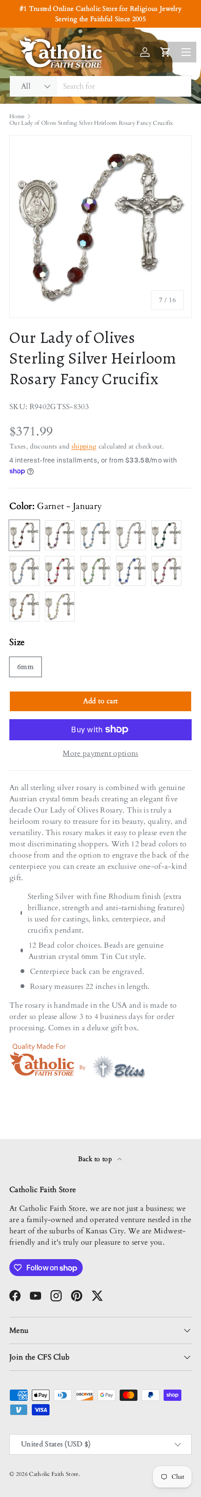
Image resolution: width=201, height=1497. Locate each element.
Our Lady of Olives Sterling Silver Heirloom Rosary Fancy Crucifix (91, 123)
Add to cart (100, 701)
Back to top (96, 1159)
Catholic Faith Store (53, 1474)
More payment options (100, 753)
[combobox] (100, 86)
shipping (84, 446)
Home (16, 116)
